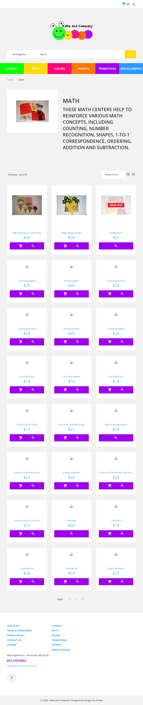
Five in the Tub (27, 376)
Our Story (13, 625)
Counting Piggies (116, 328)
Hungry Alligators (71, 472)
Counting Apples (27, 280)
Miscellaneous (61, 649)
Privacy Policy (16, 635)
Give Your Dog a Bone (116, 424)
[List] (128, 174)
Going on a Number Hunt (27, 472)
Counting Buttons (116, 280)
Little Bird (116, 520)
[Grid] (133, 174)
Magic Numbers (116, 568)
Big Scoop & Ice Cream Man (27, 232)
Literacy (57, 625)
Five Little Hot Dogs (27, 424)
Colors (56, 635)
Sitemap (12, 644)
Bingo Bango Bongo (71, 232)
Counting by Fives (27, 328)
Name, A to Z (111, 174)
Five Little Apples (71, 376)
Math (55, 630)
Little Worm (71, 568)
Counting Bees (71, 280)
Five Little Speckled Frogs (71, 424)
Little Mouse (27, 568)
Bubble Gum (116, 232)
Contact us (14, 640)
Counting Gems (71, 328)
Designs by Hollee (93, 700)
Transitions (59, 640)
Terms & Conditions (19, 630)
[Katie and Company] (71, 30)
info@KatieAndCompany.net (22, 665)
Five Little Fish (116, 376)
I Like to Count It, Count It (27, 520)
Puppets (56, 644)
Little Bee (71, 520)
